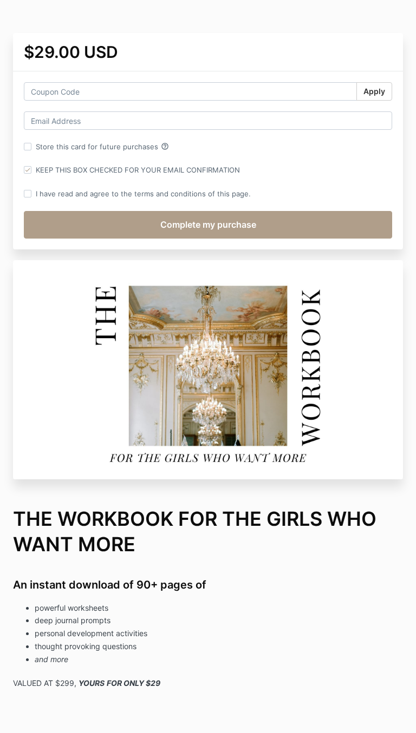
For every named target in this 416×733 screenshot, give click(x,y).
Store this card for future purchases (102, 146)
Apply (374, 91)
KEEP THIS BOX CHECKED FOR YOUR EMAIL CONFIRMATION (138, 170)
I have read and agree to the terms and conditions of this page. (143, 193)
